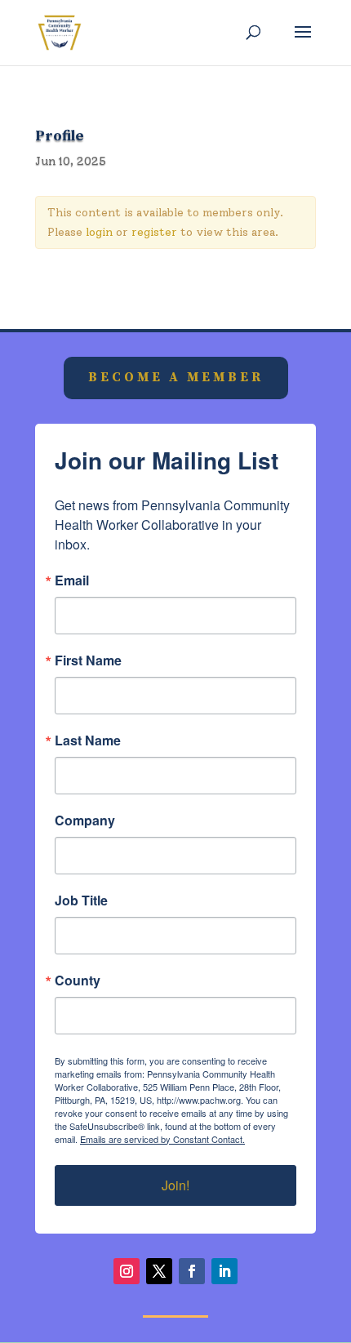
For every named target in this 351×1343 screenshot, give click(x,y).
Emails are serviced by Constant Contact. (162, 1138)
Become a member (176, 377)
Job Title (81, 900)
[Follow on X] (159, 1271)
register (154, 232)
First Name (88, 660)
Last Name (88, 740)
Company (85, 820)
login (99, 232)
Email (72, 580)
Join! (175, 1185)
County (77, 980)
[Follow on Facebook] (192, 1271)
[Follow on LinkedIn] (224, 1271)
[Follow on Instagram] (126, 1271)
